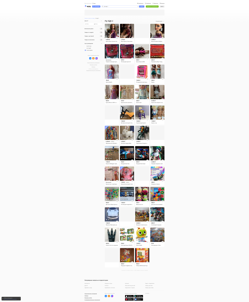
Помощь (93, 66)
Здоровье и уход (88, 287)
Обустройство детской (130, 285)
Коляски (106, 285)
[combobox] (120, 6)
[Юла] (88, 6)
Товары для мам (148, 285)
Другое (86, 285)
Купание (127, 283)
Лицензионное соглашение (93, 62)
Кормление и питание (110, 287)
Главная (86, 18)
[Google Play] (138, 296)
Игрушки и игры (108, 283)
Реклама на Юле (93, 64)
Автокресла (87, 283)
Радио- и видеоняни (149, 283)
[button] (117, 38)
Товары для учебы (149, 287)
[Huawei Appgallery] (129, 299)
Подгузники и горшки (130, 287)
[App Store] (129, 296)
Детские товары (92, 18)
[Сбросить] (138, 6)
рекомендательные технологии (93, 70)
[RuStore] (138, 299)
